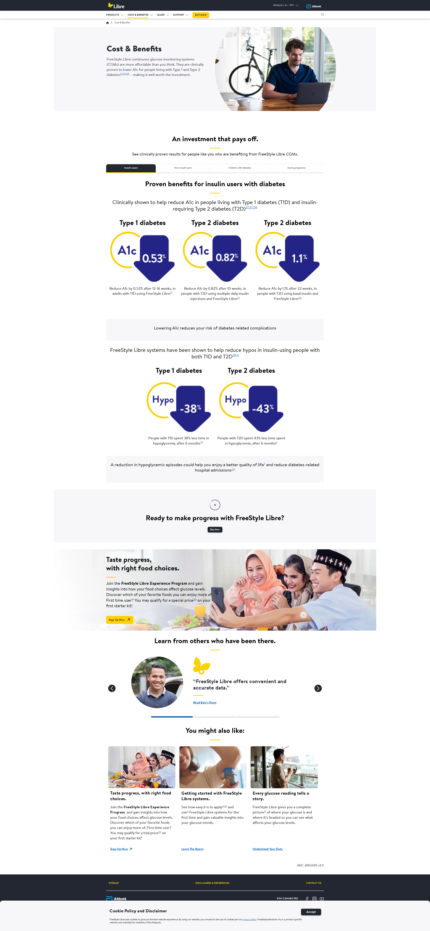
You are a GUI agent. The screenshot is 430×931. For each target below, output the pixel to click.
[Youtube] (322, 899)
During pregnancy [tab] (297, 168)
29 (194, 599)
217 (233, 469)
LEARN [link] (161, 15)
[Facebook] (307, 899)
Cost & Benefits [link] (138, 15)
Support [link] (178, 15)
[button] (322, 14)
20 (225, 806)
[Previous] (112, 688)
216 (127, 74)
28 (234, 355)
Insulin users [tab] (131, 168)
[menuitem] (115, 14)
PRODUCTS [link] (112, 15)
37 (124, 74)
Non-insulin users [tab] (183, 168)
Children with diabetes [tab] (239, 168)
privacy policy (249, 920)
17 (265, 811)
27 (121, 74)
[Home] (107, 22)
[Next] (318, 688)
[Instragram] (314, 899)
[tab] (172, 717)
